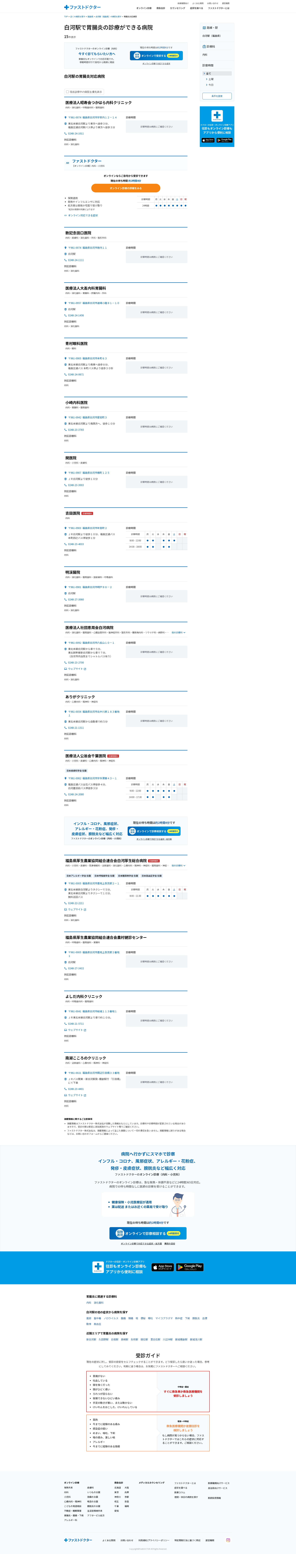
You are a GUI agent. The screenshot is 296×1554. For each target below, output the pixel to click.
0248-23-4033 (76, 544)
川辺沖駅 (168, 1339)
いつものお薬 (93, 1492)
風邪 (88, 1318)
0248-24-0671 (76, 374)
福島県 (90, 16)
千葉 (116, 1506)
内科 (88, 1302)
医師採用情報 (214, 1497)
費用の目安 (169, 1243)
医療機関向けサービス (219, 1483)
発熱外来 (68, 1487)
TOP (66, 16)
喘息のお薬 (92, 1501)
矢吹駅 (134, 1339)
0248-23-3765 (76, 430)
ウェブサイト (75, 668)
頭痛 (130, 1318)
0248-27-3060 (76, 599)
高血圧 (97, 1324)
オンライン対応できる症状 (83, 215)
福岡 (127, 1506)
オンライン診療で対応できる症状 (156, 63)
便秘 (143, 1318)
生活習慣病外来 (94, 1510)
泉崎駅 (124, 1339)
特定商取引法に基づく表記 (187, 1540)
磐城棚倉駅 (181, 1339)
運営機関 (225, 3)
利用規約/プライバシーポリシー (153, 1540)
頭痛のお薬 (92, 1496)
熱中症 (179, 1318)
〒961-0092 (91, 642)
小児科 (67, 1496)
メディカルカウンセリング (151, 1482)
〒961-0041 (92, 1011)
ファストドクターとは (218, 8)
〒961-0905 (87, 358)
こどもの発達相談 (72, 1506)
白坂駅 (114, 1339)
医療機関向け (183, 3)
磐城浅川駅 (196, 1339)
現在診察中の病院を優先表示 (86, 91)
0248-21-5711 (76, 1023)
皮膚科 (90, 1487)
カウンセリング (177, 8)
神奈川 (117, 1496)
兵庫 (127, 1492)
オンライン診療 (144, 8)
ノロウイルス (111, 1318)
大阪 (127, 1487)
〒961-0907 (89, 472)
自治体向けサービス (217, 1488)
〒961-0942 (87, 417)
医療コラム (179, 1492)
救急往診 (160, 8)
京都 (127, 1496)
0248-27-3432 (76, 968)
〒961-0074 (92, 117)
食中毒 (97, 1318)
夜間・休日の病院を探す (186, 1497)
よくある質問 (198, 3)
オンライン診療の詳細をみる (126, 188)
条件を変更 (217, 96)
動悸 (88, 1324)
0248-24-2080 (76, 794)
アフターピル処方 (96, 1515)
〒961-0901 (90, 587)
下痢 (187, 1318)
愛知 (116, 1510)
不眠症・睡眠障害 (72, 1510)
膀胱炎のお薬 (93, 1506)
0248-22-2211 (76, 903)
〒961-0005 (93, 883)
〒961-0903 (87, 528)
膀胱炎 (196, 1318)
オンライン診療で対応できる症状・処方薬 (154, 839)
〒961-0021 (93, 1073)
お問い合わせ (212, 3)
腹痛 (123, 1318)
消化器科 (99, 1302)
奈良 (127, 1501)
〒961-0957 (93, 303)
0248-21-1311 (76, 727)
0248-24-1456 (76, 315)
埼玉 (116, 1501)
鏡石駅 (144, 1339)
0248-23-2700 (76, 662)
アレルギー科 (70, 1520)
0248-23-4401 (76, 1089)
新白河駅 (91, 1339)
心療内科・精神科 (72, 1501)
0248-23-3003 (76, 485)
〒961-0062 (92, 778)
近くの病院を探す (77, 16)
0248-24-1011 (76, 133)
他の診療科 (177, 632)
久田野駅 (104, 1339)
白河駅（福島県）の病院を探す (108, 16)
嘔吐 (150, 1318)
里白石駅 (155, 1339)
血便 (204, 1318)
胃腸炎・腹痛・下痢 (74, 1515)
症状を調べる (196, 8)
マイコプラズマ (164, 1318)
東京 (116, 1492)
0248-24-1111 (76, 260)
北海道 (117, 1487)
